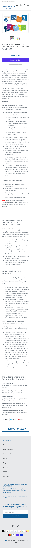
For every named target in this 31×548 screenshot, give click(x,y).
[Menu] (28, 5)
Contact (6, 476)
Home (5, 445)
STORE (5, 472)
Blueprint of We (9, 229)
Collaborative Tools (9, 454)
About (5, 458)
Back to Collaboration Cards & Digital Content (16, 429)
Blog (4, 463)
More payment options (15, 64)
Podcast (6, 467)
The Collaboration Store (14, 540)
